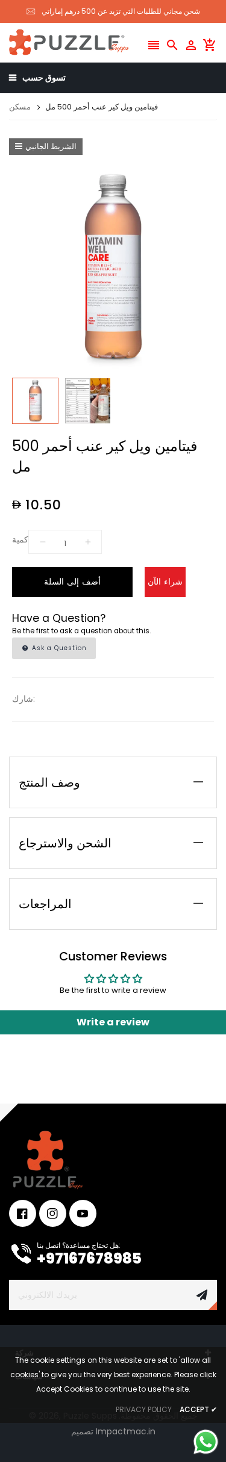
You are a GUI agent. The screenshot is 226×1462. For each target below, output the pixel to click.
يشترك (202, 1295)
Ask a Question (58, 648)
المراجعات (45, 903)
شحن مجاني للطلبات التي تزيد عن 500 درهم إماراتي (121, 11)
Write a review (113, 1022)
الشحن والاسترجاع (65, 843)
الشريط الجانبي (51, 146)
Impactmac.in (125, 1431)
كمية (20, 539)
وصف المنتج (49, 782)
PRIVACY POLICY (144, 1409)
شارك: (23, 699)
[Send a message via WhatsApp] (206, 1442)
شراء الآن (165, 582)
